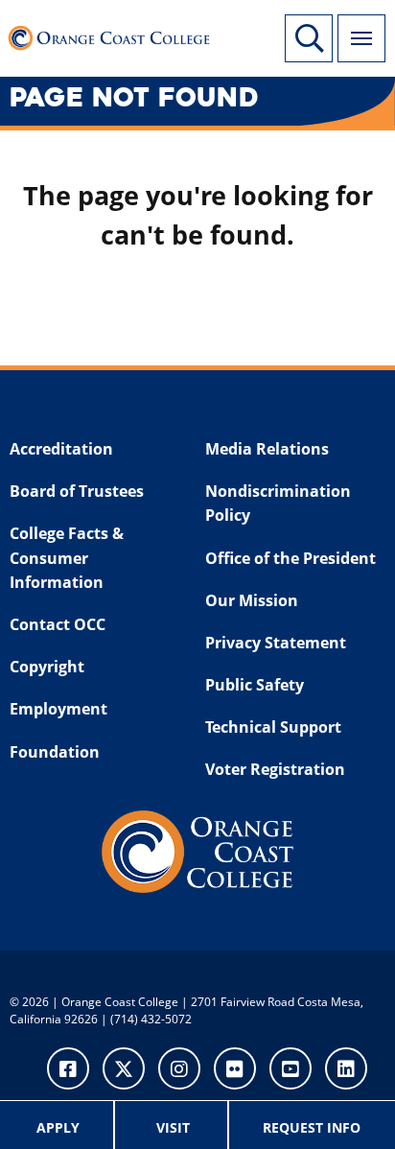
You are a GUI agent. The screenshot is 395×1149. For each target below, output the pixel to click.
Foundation (55, 751)
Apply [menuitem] (58, 1127)
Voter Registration (275, 769)
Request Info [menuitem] (311, 1127)
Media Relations (267, 448)
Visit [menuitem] (173, 1127)
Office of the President (290, 558)
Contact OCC (57, 624)
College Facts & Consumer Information (67, 558)
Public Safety (254, 684)
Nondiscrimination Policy (278, 504)
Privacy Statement (275, 642)
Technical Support (273, 727)
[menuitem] (59, 1125)
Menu (361, 38)
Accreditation (61, 448)
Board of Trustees (77, 491)
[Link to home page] (114, 33)
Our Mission (251, 600)
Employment (58, 708)
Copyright (47, 666)
